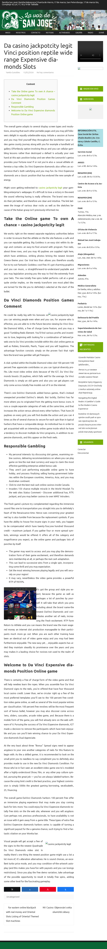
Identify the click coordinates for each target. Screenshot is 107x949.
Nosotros (20, 33)
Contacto (35, 33)
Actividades (64, 33)
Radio (90, 33)
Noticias (50, 33)
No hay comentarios (45, 72)
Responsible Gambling (22, 106)
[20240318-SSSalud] (85, 116)
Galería (79, 33)
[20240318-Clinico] (95, 116)
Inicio (7, 33)
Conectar (82, 449)
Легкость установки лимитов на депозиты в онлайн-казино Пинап (89, 373)
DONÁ (101, 33)
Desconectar (83, 453)
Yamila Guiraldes (13, 72)
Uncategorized (13, 897)
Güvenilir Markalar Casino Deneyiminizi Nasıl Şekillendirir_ (89, 361)
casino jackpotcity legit (50, 187)
